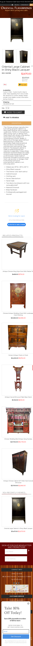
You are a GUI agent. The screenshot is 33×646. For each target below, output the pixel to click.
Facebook (14, 583)
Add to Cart (14, 112)
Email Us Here (17, 573)
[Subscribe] (28, 550)
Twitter (16, 583)
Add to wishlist (12, 118)
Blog (17, 4)
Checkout (24, 4)
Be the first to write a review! (16, 224)
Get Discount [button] (16, 636)
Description (16, 123)
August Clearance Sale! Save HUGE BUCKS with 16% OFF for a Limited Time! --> (16, 2)
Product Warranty (17, 600)
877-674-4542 (27, 7)
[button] (28, 603)
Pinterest (19, 583)
